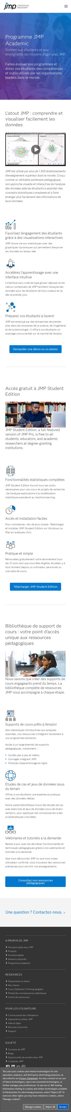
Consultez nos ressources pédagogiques (35, 882)
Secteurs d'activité (17, 959)
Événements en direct (19, 981)
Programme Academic (19, 963)
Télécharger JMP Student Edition (35, 587)
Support (12, 1031)
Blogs (11, 1053)
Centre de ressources (19, 997)
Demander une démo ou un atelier (35, 349)
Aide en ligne (14, 1023)
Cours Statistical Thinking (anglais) (25, 989)
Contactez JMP (15, 1061)
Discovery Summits (18, 1027)
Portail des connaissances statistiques (27, 993)
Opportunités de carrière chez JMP (25, 1057)
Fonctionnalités (16, 955)
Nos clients (13, 985)
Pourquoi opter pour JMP (20, 947)
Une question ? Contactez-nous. (33, 912)
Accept (63, 1106)
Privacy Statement (28, 1078)
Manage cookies (33, 1106)
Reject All (50, 1106)
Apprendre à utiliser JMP (20, 1019)
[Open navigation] (66, 6)
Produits (12, 951)
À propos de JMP (16, 1049)
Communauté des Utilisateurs (23, 1015)
